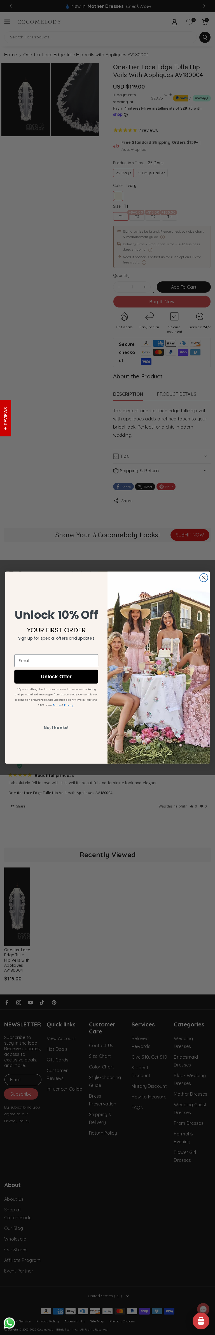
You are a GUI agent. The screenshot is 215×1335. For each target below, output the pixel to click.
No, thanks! (56, 727)
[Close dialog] (204, 577)
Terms (57, 705)
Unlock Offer (56, 676)
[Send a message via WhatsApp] (9, 1323)
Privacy (69, 705)
